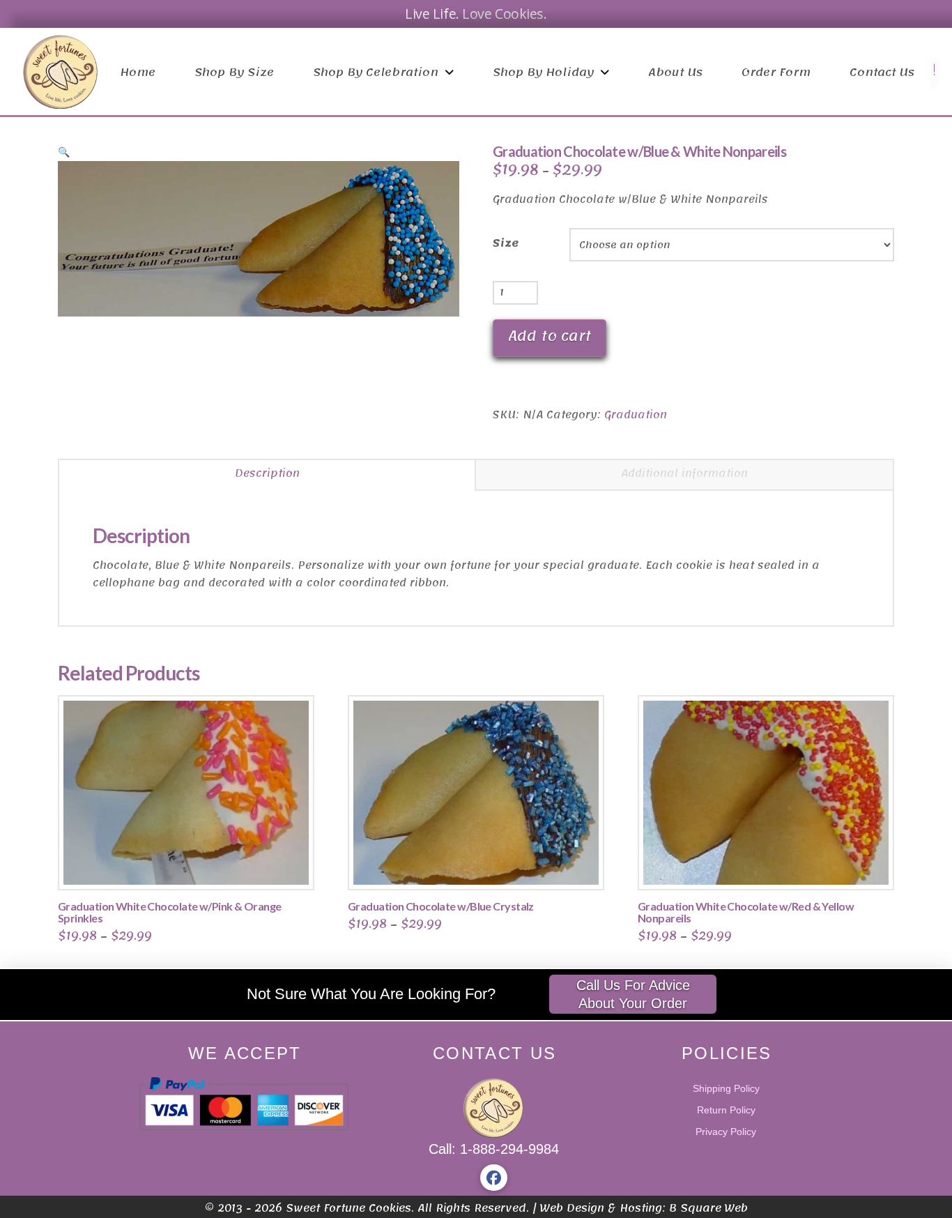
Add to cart (549, 336)
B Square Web (708, 1208)
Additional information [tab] (684, 473)
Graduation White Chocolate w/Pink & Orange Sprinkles (169, 911)
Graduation (635, 415)
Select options (190, 864)
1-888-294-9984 (509, 1149)
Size (506, 243)
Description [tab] (267, 473)
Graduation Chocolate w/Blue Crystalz (441, 906)
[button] (64, 152)
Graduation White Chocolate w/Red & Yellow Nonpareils (746, 911)
